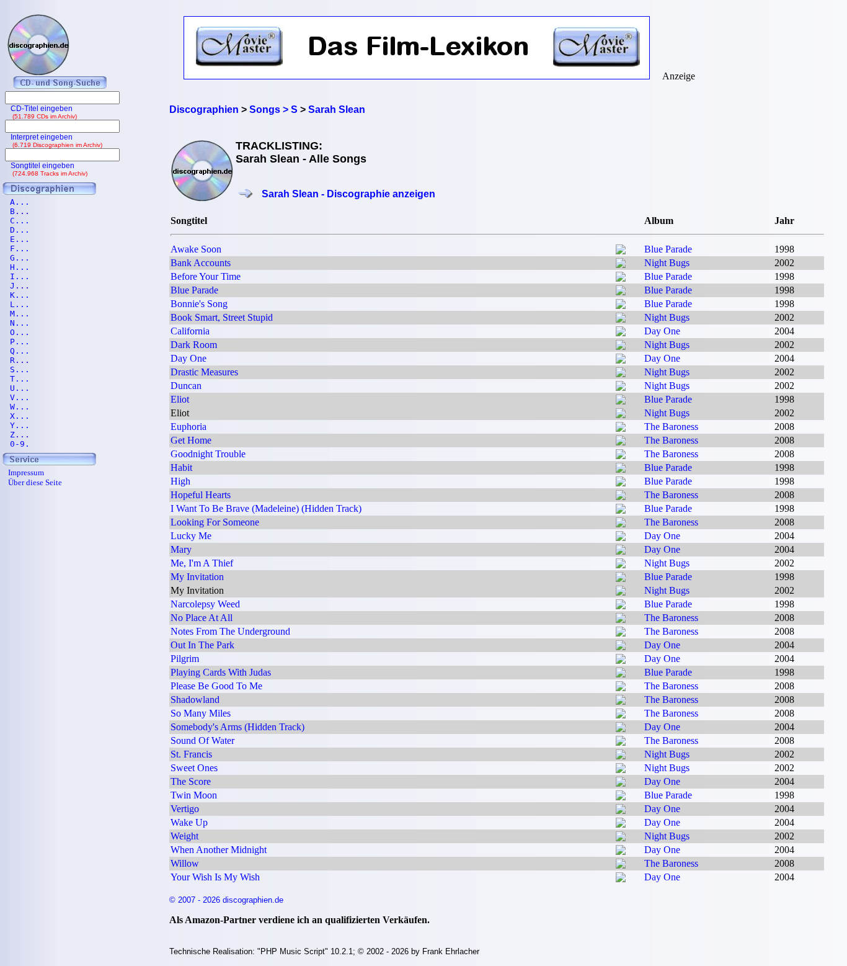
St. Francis (191, 754)
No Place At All (202, 617)
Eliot (180, 399)
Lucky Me (191, 535)
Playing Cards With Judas (221, 672)
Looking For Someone (215, 522)
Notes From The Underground (230, 631)
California (190, 331)
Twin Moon (194, 795)
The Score (191, 781)
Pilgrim (185, 658)
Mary (181, 549)
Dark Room (194, 344)
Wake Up (189, 822)
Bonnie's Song (199, 303)
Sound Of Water (202, 740)
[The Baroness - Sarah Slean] (621, 428)
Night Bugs (667, 262)
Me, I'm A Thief (202, 563)
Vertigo (185, 808)
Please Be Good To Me (216, 686)
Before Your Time (206, 276)
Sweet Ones (194, 768)
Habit (181, 467)
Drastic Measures (204, 372)
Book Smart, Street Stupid (222, 317)
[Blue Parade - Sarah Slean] (621, 251)
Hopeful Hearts (201, 495)
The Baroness (671, 426)
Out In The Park (202, 645)
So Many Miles (201, 713)
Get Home (191, 440)
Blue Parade (668, 249)
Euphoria (188, 426)
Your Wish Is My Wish (215, 877)
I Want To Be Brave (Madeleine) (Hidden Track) (266, 508)
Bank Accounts (201, 262)
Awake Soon (196, 249)
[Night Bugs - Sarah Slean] (621, 264)
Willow (185, 863)
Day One (662, 331)
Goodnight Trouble (208, 454)
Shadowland (195, 699)
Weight (184, 836)
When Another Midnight (219, 849)
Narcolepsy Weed (205, 604)
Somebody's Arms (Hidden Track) (237, 727)
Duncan (186, 385)
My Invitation (197, 576)
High (180, 481)
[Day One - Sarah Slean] (621, 333)
